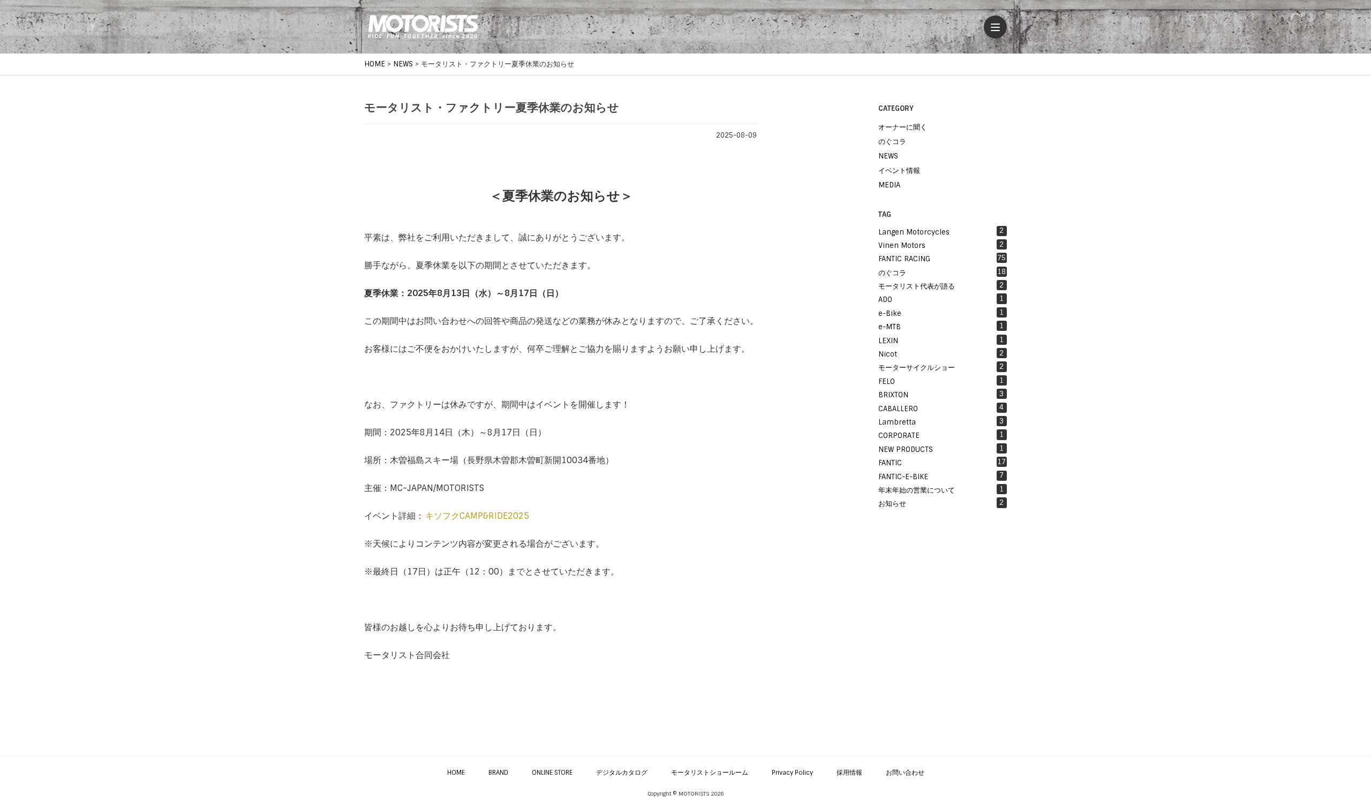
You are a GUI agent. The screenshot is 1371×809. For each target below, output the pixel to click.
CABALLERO (941, 408)
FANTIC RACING (942, 258)
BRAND (498, 772)
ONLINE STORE (552, 772)
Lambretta (941, 422)
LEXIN (941, 340)
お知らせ (941, 503)
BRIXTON (941, 394)
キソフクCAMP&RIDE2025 (477, 515)
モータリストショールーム (709, 772)
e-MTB (941, 326)
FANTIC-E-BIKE (941, 476)
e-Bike (941, 313)
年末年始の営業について (941, 490)
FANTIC (942, 462)
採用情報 (849, 772)
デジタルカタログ (621, 772)
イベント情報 (899, 170)
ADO (941, 299)
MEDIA (889, 185)
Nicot (941, 354)
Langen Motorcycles (941, 231)
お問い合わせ (905, 772)
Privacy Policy (792, 772)
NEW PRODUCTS (941, 449)
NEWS (888, 156)
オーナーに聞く (902, 127)
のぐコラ (892, 141)
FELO (941, 381)
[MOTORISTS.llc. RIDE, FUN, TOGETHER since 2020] (423, 27)
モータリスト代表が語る (941, 286)
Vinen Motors (941, 245)
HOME (456, 772)
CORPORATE (941, 435)
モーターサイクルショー (941, 367)
